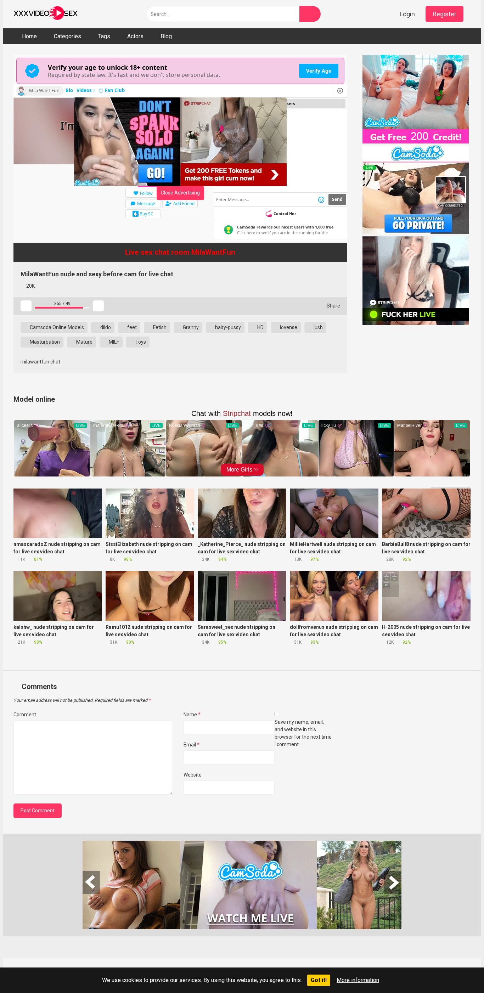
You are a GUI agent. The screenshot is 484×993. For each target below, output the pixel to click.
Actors (135, 36)
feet (131, 327)
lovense (288, 327)
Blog (166, 36)
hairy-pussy (227, 327)
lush (318, 327)
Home (29, 36)
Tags (104, 36)
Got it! (319, 980)
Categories (67, 36)
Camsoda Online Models (56, 327)
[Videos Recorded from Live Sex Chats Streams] (45, 14)
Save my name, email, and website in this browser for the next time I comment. (303, 733)
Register (444, 14)
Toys (140, 342)
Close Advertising (180, 193)
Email (191, 744)
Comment (24, 714)
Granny (190, 327)
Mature (83, 342)
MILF (113, 342)
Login (407, 14)
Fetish (159, 327)
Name (192, 714)
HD (260, 327)
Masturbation (44, 342)
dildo (105, 327)
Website (193, 775)
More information (358, 980)
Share (333, 306)
